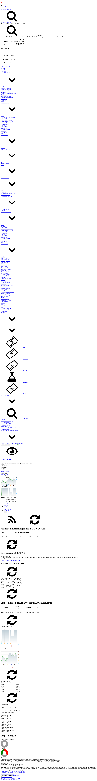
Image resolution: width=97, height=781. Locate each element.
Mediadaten (16, 775)
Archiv (2, 165)
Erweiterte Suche (6, 66)
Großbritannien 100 (5, 129)
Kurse (5, 506)
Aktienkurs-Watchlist (6, 423)
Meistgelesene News (5, 92)
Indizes (2, 116)
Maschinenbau (4, 296)
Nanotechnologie (5, 299)
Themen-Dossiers (5, 103)
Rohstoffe (3, 305)
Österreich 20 (4, 132)
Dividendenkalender (5, 195)
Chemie (2, 263)
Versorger (3, 312)
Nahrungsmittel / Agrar (6, 300)
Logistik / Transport (5, 293)
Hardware (3, 280)
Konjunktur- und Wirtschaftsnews (9, 93)
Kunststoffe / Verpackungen (7, 292)
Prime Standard (4, 474)
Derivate (25, 370)
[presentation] (4, 512)
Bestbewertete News (5, 90)
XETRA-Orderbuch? (6, 212)
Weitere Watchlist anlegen (7, 421)
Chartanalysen (4, 99)
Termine (3, 101)
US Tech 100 (4, 126)
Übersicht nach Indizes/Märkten (8, 117)
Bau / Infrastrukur (5, 259)
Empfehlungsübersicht (6, 96)
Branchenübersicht (5, 149)
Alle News (3, 73)
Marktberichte (4, 95)
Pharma (2, 304)
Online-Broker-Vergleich (7, 196)
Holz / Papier (4, 281)
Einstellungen (4, 426)
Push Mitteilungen (5, 445)
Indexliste (3, 226)
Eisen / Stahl (4, 266)
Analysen (6, 505)
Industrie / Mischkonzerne (7, 285)
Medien (2, 162)
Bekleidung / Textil (5, 261)
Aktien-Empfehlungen (15, 772)
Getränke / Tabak (5, 276)
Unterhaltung (4, 311)
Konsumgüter (4, 289)
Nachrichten (3, 69)
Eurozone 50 (4, 128)
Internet (2, 286)
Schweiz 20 (3, 131)
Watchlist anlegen (5, 429)
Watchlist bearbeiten (5, 425)
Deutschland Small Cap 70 (7, 120)
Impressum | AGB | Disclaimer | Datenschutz (11, 778)
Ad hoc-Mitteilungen (6, 6)
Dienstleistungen (5, 265)
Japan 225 (3, 133)
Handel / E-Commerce (6, 278)
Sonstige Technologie (6, 308)
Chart (5, 507)
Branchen (3, 148)
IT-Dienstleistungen (5, 288)
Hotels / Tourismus (5, 282)
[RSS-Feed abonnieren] (12, 525)
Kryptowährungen (5, 395)
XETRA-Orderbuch (5, 209)
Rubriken (3, 86)
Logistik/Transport (5, 471)
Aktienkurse (3, 191)
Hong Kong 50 (4, 135)
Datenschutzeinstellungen (7, 775)
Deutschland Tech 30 (6, 122)
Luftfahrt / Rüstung (5, 295)
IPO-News (3, 100)
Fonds (24, 347)
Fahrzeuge (3, 270)
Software (3, 307)
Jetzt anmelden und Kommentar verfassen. (11, 560)
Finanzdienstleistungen (6, 271)
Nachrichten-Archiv (9, 774)
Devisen (25, 393)
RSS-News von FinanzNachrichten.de (10, 779)
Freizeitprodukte (4, 273)
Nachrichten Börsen (5, 772)
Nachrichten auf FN (5, 72)
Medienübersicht (5, 163)
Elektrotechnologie (5, 267)
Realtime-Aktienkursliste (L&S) (8, 193)
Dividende (6, 510)
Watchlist (25, 418)
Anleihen (25, 359)
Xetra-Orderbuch (8, 509)
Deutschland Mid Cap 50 (7, 121)
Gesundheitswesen (5, 274)
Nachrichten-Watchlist (6, 422)
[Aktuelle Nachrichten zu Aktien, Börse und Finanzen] (6, 9)
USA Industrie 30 (5, 124)
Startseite (3, 68)
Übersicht (3, 210)
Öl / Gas (3, 303)
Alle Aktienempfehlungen (7, 97)
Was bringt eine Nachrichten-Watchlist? (10, 427)
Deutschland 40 (4, 118)
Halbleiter (3, 277)
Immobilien (3, 284)
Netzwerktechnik (5, 301)
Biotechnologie (4, 262)
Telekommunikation (5, 309)
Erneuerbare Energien (6, 269)
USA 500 (3, 125)
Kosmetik (3, 290)
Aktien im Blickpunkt (6, 88)
